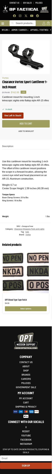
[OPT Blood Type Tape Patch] (26, 271)
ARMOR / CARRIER (19, 30)
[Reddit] (37, 16)
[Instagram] (20, 16)
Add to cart (26, 124)
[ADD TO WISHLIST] (43, 254)
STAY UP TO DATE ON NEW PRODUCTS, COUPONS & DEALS (26, 451)
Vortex (5, 78)
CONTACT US (14, 3)
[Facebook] (14, 16)
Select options (25, 309)
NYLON (5, 30)
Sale (27, 232)
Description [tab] (7, 146)
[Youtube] (32, 16)
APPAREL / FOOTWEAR (40, 30)
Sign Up (26, 466)
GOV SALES (27, 3)
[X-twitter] (26, 16)
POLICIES (38, 3)
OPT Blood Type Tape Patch (16, 300)
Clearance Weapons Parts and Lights (29, 229)
